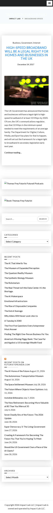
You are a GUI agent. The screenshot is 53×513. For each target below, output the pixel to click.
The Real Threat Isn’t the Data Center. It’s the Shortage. (25, 289)
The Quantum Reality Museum (18, 273)
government (26, 43)
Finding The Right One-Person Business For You (26, 334)
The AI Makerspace (13, 296)
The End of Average (13, 311)
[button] (49, 3)
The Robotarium (12, 283)
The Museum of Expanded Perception (21, 268)
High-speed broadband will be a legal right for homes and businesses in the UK (26, 53)
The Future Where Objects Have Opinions (23, 389)
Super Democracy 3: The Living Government (24, 426)
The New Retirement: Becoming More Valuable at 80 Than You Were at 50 (26, 404)
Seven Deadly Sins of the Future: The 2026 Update (23, 416)
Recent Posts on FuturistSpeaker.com (17, 363)
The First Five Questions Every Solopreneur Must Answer (24, 327)
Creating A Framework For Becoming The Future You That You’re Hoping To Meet (23, 437)
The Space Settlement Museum (18, 384)
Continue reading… (14, 152)
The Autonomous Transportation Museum (23, 376)
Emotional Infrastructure (15, 301)
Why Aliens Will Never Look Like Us (21, 316)
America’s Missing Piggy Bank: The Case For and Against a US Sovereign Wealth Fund (25, 341)
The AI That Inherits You (15, 263)
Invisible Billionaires (13, 397)
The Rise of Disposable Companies (20, 306)
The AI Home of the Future (16, 371)
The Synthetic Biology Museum (18, 278)
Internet (36, 43)
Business (17, 43)
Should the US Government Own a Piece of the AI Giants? (25, 449)
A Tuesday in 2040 (12, 320)
